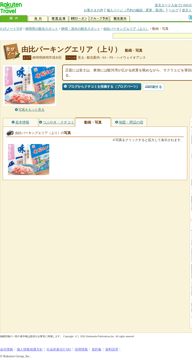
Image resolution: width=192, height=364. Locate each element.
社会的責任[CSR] (58, 349)
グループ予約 (100, 18)
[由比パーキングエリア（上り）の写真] (28, 173)
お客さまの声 (93, 10)
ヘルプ (173, 10)
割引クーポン (79, 18)
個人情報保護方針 (30, 349)
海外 (38, 18)
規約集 (97, 349)
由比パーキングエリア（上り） (126, 29)
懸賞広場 (58, 18)
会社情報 (6, 349)
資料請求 (111, 349)
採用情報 (81, 349)
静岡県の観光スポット (42, 29)
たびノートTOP (11, 29)
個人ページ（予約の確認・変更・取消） (136, 10)
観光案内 (120, 18)
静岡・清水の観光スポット (80, 29)
